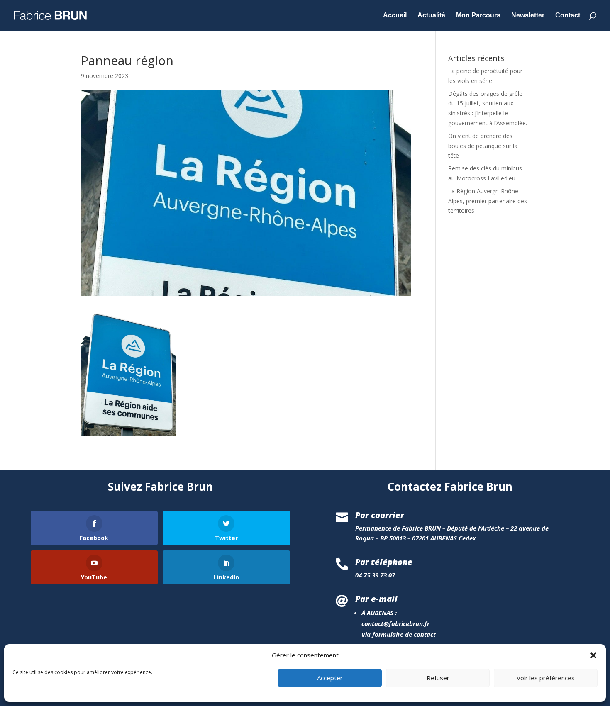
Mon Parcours (478, 15)
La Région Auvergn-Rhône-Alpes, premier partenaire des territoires (487, 201)
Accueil (395, 15)
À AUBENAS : (379, 613)
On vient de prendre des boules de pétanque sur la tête (482, 146)
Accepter (330, 678)
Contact (567, 15)
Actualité (431, 15)
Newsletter (527, 15)
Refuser (438, 678)
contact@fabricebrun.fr (395, 623)
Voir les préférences (546, 678)
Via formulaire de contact (398, 634)
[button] (593, 655)
